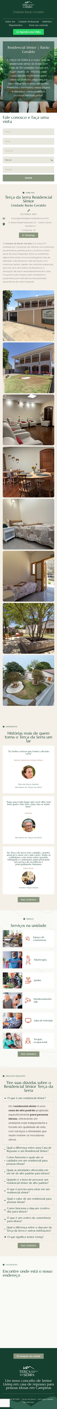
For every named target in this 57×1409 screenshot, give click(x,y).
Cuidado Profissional (28, 21)
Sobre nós (10, 21)
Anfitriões (47, 21)
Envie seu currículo (38, 25)
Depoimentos (15, 25)
